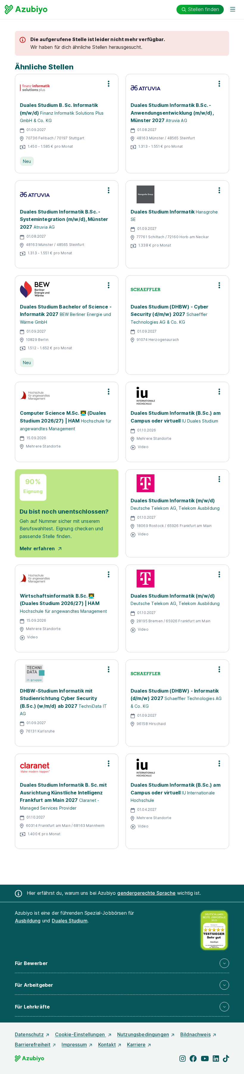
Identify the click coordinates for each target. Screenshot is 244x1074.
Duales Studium (69, 921)
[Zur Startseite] (26, 9)
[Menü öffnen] (232, 9)
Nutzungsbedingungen (143, 1034)
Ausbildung (28, 921)
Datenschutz (29, 1034)
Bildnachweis (195, 1034)
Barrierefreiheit (33, 1044)
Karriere (136, 1044)
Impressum (74, 1044)
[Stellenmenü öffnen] (108, 84)
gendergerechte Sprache (146, 893)
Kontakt (107, 1044)
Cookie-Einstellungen (80, 1034)
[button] (122, 963)
